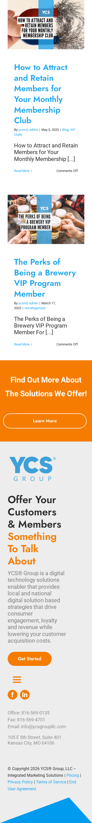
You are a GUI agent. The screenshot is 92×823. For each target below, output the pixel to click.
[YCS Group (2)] (33, 457)
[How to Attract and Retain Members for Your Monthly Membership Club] (46, 24)
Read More (22, 171)
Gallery (51, 25)
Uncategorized (35, 308)
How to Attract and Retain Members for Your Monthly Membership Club (41, 25)
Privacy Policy (20, 782)
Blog (65, 130)
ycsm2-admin (28, 130)
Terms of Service (51, 782)
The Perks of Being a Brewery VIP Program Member (41, 219)
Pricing (72, 775)
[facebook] (12, 695)
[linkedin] (25, 695)
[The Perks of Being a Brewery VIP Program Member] (46, 219)
